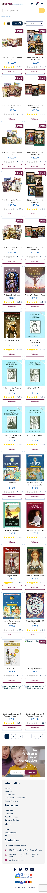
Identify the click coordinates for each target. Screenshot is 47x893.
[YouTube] (26, 869)
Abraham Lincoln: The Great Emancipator (35, 484)
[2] (7, 67)
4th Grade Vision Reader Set (12, 59)
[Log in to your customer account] (32, 4)
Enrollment (9, 814)
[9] (12, 583)
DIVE (6, 836)
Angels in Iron (12, 576)
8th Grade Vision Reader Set (12, 249)
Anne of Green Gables (35, 576)
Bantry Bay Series (35, 669)
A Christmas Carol (12, 340)
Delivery (8, 788)
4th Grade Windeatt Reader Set (35, 59)
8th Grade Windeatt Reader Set (35, 249)
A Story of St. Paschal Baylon (12, 436)
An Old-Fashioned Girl (35, 530)
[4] (11, 67)
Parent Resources (12, 817)
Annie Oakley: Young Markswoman (12, 622)
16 (33, 736)
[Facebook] (15, 869)
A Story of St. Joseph (35, 388)
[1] (4, 67)
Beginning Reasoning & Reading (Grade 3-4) (12, 715)
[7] (10, 583)
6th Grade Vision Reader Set (12, 154)
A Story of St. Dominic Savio (12, 389)
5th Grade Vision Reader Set (12, 106)
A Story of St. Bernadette (35, 341)
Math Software (11, 833)
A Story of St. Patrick (35, 435)
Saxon (7, 830)
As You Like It (12, 669)
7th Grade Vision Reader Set (12, 201)
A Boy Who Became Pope (35, 295)
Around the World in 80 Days (35, 622)
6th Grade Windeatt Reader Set (35, 154)
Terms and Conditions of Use (16, 798)
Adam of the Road (12, 530)
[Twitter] (20, 869)
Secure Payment (11, 801)
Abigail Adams (12, 483)
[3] (9, 67)
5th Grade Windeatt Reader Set (35, 106)
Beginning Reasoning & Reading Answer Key (35, 715)
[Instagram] (32, 869)
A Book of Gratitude (12, 295)
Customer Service (12, 820)
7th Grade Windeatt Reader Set (35, 201)
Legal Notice (10, 795)
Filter (17, 23)
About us (8, 792)
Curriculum (9, 811)
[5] (13, 67)
